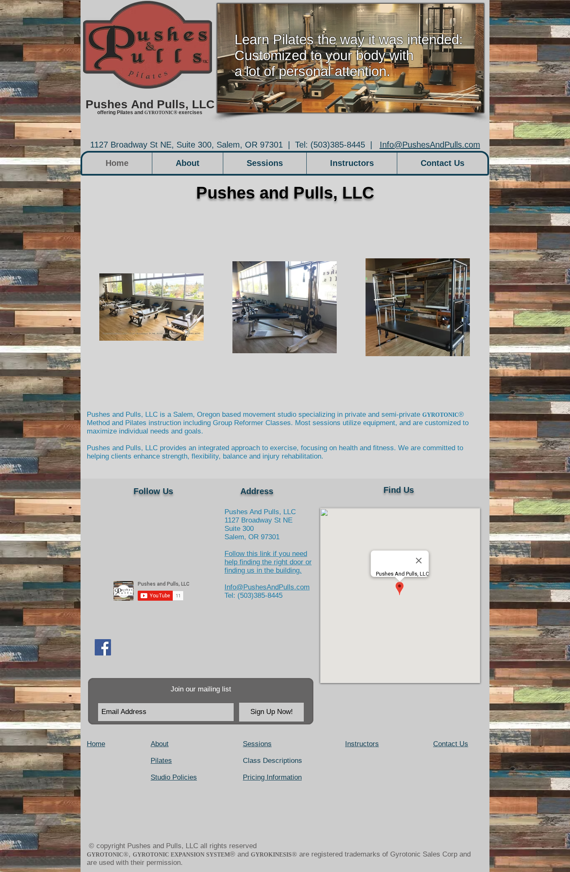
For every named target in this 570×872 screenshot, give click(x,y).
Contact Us (450, 744)
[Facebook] (103, 647)
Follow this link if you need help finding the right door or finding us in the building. (268, 562)
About (160, 744)
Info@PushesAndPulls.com (430, 144)
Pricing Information (272, 777)
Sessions (257, 744)
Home (96, 744)
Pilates (161, 761)
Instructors (362, 744)
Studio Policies (174, 777)
